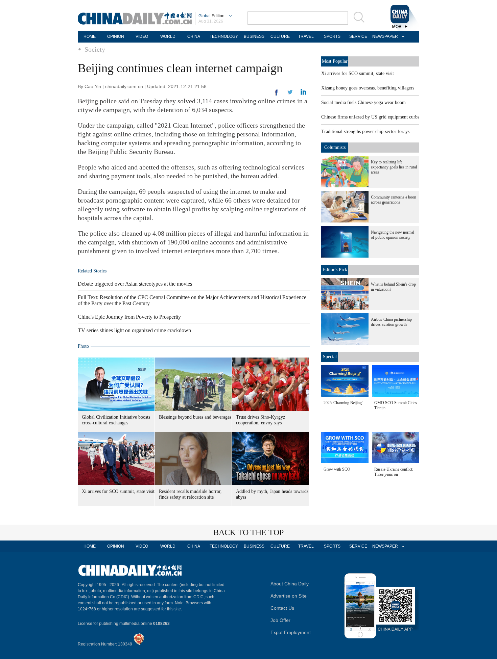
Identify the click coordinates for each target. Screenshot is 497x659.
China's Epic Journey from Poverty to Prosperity (129, 317)
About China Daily (289, 583)
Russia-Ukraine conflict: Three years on (393, 472)
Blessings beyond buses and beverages (195, 417)
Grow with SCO (337, 469)
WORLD (167, 36)
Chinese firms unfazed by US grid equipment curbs (370, 117)
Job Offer (280, 620)
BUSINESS (254, 36)
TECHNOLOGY (224, 36)
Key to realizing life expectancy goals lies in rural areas (394, 167)
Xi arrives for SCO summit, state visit (118, 491)
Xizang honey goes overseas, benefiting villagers (367, 87)
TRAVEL (306, 36)
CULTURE (280, 36)
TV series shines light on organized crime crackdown (134, 330)
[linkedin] (290, 94)
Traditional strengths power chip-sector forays (365, 131)
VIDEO (142, 36)
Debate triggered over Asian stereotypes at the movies (135, 284)
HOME (90, 36)
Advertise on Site (288, 596)
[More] (277, 95)
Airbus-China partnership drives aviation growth (391, 322)
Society (95, 49)
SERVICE (358, 36)
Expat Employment (290, 632)
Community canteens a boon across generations (393, 200)
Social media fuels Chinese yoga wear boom (363, 102)
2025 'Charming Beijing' (343, 402)
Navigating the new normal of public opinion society (392, 235)
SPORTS (332, 36)
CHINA (193, 36)
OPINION (115, 36)
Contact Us (282, 608)
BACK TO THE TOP (248, 532)
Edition (211, 16)
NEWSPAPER (384, 36)
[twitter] (303, 93)
